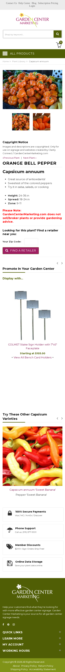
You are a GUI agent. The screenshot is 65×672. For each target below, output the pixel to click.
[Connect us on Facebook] (4, 625)
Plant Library (18, 61)
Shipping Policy (19, 669)
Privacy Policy (29, 665)
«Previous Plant (11, 157)
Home (6, 61)
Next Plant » (29, 157)
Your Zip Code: (12, 241)
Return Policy (45, 665)
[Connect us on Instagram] (15, 625)
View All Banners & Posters (43, 386)
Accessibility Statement (42, 669)
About (16, 665)
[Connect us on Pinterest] (9, 625)
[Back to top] (61, 666)
